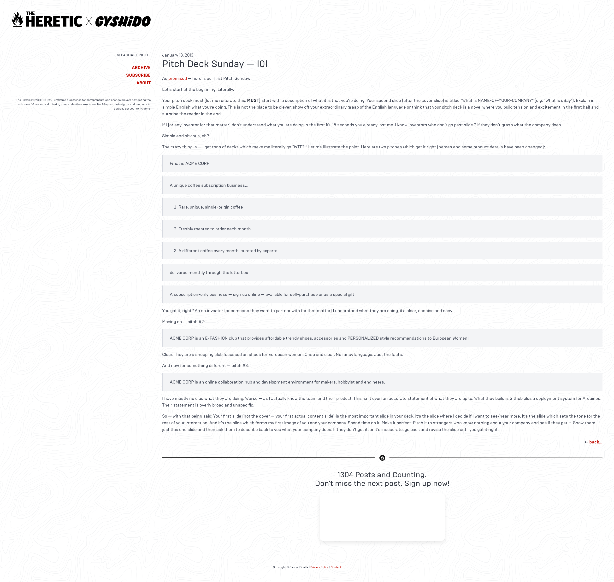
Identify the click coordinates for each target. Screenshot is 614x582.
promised (177, 78)
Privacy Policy (319, 567)
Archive (141, 67)
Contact (336, 567)
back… (595, 442)
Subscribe (138, 75)
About (143, 83)
